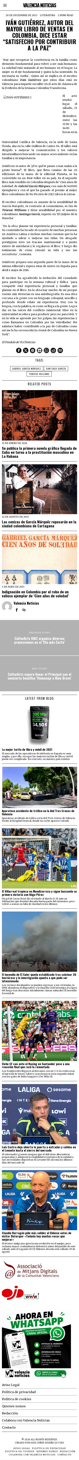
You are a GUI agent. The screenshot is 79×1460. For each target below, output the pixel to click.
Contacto (9, 1427)
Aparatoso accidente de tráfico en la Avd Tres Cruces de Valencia (38, 812)
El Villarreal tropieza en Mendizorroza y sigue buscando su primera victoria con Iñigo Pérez (39, 893)
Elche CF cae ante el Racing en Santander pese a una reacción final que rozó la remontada (36, 1065)
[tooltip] (18, 350)
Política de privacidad (19, 1392)
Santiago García (56, 368)
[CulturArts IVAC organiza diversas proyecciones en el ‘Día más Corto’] (39, 637)
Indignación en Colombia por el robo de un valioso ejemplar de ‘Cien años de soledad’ (35, 594)
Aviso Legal (11, 1385)
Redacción (10, 1413)
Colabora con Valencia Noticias (26, 1420)
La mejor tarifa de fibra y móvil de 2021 (27, 749)
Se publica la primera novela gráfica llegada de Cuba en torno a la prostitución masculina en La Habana (39, 452)
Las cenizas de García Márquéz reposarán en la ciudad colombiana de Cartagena (39, 524)
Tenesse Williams (39, 374)
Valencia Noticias (26, 603)
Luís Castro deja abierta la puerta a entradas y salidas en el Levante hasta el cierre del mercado (39, 1148)
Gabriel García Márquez (26, 368)
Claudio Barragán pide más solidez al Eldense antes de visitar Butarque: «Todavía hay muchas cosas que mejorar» (36, 1236)
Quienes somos (14, 1406)
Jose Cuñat (37, 1442)
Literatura (47, 15)
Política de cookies (16, 1399)
